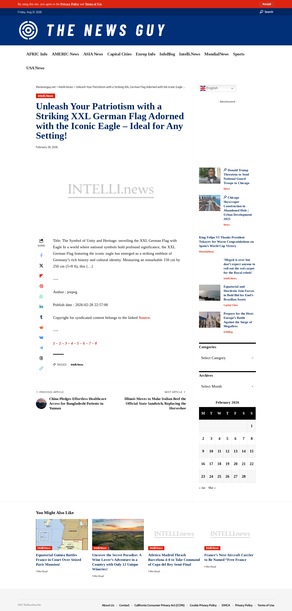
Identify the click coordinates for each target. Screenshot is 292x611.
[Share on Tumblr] (41, 317)
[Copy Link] (41, 368)
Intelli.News (45, 96)
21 (244, 464)
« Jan (202, 487)
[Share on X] (41, 265)
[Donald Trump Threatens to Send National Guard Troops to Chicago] (209, 176)
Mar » (212, 487)
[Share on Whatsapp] (41, 296)
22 (252, 464)
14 (244, 451)
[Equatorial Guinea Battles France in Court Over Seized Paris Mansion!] (62, 534)
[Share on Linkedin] (41, 307)
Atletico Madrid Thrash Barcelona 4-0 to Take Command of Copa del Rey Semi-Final (174, 559)
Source (144, 317)
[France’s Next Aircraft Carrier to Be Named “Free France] (230, 534)
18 (219, 464)
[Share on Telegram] (41, 348)
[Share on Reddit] (41, 327)
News (227, 188)
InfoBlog (228, 331)
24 (211, 476)
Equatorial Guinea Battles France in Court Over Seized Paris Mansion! (58, 559)
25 (219, 476)
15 (252, 451)
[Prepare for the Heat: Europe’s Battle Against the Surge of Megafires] (209, 320)
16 (203, 464)
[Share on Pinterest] (41, 286)
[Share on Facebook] (41, 255)
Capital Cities (231, 305)
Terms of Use (93, 4)
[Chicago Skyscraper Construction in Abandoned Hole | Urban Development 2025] (209, 203)
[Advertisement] (235, 131)
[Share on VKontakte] (41, 337)
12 (227, 451)
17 (211, 464)
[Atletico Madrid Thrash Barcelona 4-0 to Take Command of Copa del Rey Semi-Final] (174, 534)
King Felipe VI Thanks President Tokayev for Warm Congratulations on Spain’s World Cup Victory (226, 242)
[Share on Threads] (41, 358)
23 (203, 476)
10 (211, 451)
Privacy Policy (69, 4)
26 (227, 476)
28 (244, 476)
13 (235, 451)
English (211, 88)
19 (227, 464)
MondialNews (206, 251)
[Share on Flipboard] (41, 276)
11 (219, 451)
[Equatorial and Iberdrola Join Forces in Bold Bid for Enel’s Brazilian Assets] (209, 293)
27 (235, 476)
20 (235, 464)
